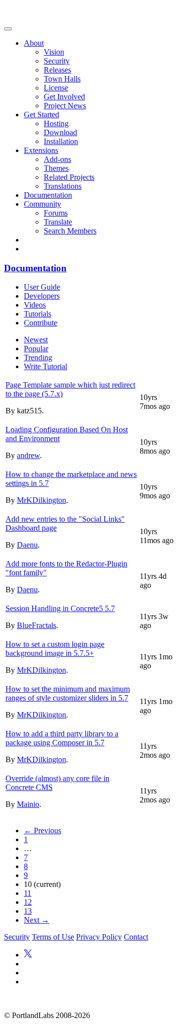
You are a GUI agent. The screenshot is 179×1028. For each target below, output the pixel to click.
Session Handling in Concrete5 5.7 (60, 608)
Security (57, 61)
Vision (54, 52)
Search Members (70, 231)
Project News (65, 105)
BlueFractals (36, 625)
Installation (61, 141)
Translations (63, 186)
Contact (136, 937)
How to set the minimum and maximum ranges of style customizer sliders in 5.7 (67, 693)
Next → (36, 920)
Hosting (56, 123)
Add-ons (57, 159)
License (56, 87)
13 (28, 911)
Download (60, 132)
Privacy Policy (99, 937)
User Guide (42, 287)
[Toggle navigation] (8, 28)
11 (27, 893)
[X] (28, 954)
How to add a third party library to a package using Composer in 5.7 (61, 738)
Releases (57, 70)
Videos (35, 305)
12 (28, 902)
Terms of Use (53, 937)
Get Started (41, 114)
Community (42, 204)
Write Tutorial (45, 366)
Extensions (41, 150)
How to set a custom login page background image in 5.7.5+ (54, 648)
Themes (56, 168)
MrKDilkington (41, 500)
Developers (42, 296)
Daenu (27, 545)
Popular (36, 348)
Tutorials (37, 314)
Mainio (28, 804)
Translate (58, 222)
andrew (28, 455)
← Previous (42, 830)
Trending (38, 357)
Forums (56, 213)
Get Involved (64, 96)
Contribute (40, 322)
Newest (36, 339)
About (34, 43)
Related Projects (69, 177)
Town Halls (62, 79)
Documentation (48, 195)
